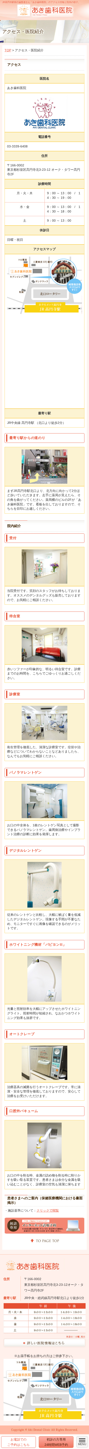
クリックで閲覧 (48, 1210)
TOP (8, 50)
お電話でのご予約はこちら (18, 1442)
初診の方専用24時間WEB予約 (56, 1442)
